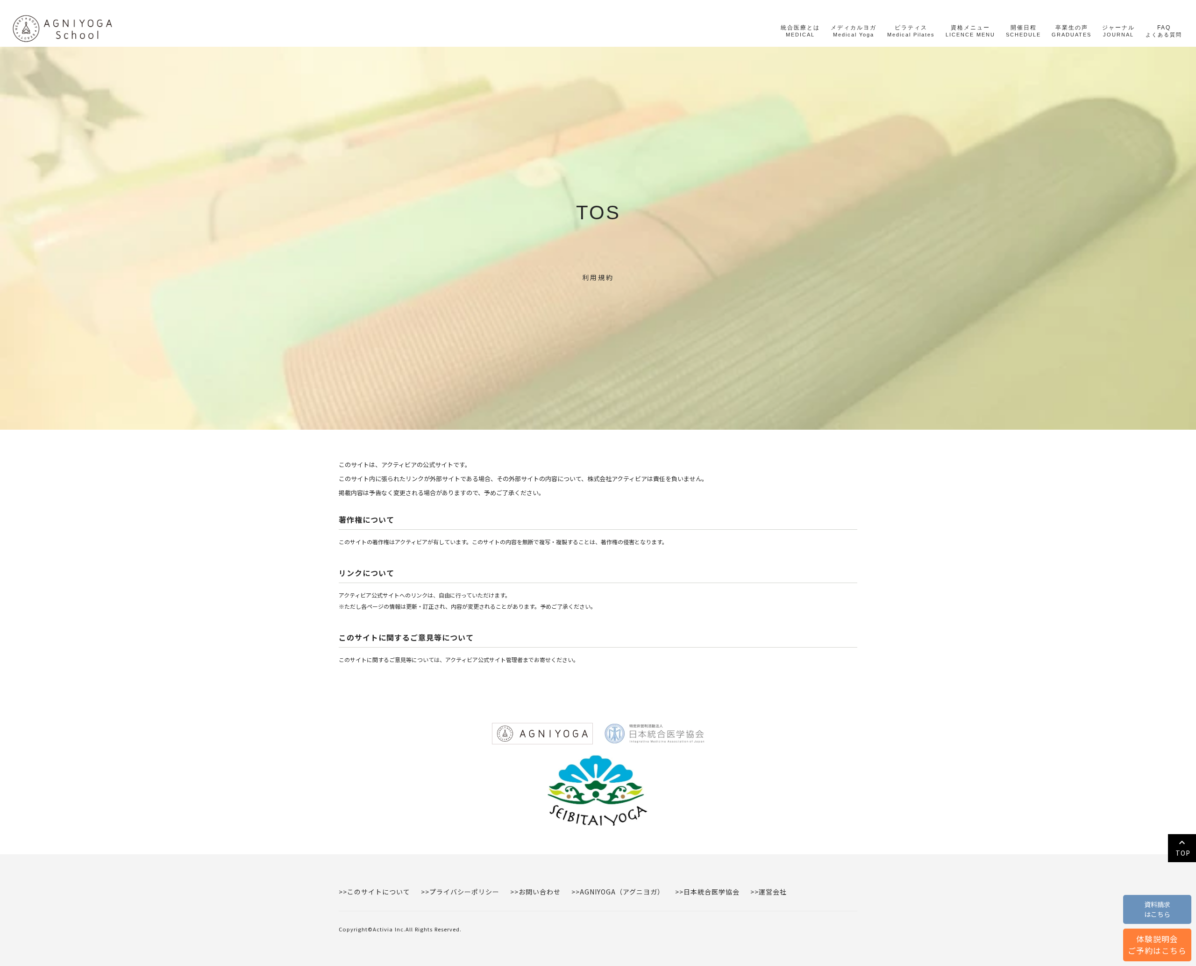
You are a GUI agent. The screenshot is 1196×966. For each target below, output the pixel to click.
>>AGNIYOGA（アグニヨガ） (617, 891)
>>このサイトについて (374, 891)
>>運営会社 (768, 891)
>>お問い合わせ (535, 891)
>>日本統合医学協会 (707, 891)
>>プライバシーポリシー (460, 891)
